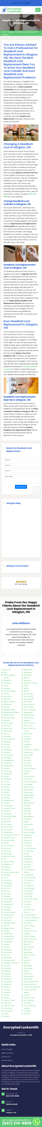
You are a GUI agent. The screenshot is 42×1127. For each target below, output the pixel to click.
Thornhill (27, 902)
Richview (27, 806)
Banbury (6, 699)
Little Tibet (7, 1008)
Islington (11, 32)
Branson (6, 744)
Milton (26, 686)
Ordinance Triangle (31, 750)
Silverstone (28, 838)
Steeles (26, 854)
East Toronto (8, 846)
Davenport (7, 814)
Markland (27, 675)
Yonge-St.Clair (29, 997)
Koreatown (7, 979)
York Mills (27, 1003)
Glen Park (7, 894)
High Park (7, 920)
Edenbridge (7, 854)
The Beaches (29, 875)
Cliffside (6, 798)
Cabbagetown (8, 760)
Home (4, 32)
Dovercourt (7, 830)
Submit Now (21, 487)
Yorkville (27, 1013)
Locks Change (7, 1049)
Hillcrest (6, 926)
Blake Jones (7, 731)
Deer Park (7, 819)
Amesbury (7, 683)
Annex (5, 686)
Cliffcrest (6, 795)
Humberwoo (8, 939)
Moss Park (28, 702)
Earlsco (6, 843)
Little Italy (7, 1003)
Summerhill (28, 859)
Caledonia (7, 763)
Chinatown (7, 779)
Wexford (27, 960)
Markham (27, 672)
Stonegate (28, 856)
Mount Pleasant (30, 710)
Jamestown (7, 949)
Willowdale (28, 965)
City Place (7, 784)
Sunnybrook (28, 862)
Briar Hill (6, 747)
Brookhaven (8, 755)
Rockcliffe (27, 814)
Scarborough (29, 830)
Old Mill (26, 747)
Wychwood (28, 979)
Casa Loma (7, 771)
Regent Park (28, 798)
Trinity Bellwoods (30, 920)
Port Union (28, 779)
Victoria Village (29, 936)
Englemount (8, 864)
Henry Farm (7, 918)
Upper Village (29, 926)
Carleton (6, 768)
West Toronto (29, 955)
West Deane (28, 941)
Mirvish (26, 691)
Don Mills (7, 822)
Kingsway (7, 973)
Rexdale (27, 800)
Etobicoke (7, 870)
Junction (6, 955)
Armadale (7, 688)
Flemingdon (7, 883)
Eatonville (7, 851)
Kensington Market (10, 963)
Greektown (7, 902)
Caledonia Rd (8, 766)
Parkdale (27, 758)
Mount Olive (28, 707)
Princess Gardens (30, 782)
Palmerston (28, 752)
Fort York (7, 888)
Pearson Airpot (29, 768)
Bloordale (7, 736)
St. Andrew (28, 846)
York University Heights (29, 1006)
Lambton (6, 987)
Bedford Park (8, 715)
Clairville (6, 790)
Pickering (27, 771)
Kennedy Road (8, 960)
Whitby (26, 963)
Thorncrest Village (31, 899)
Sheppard (27, 835)
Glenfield (6, 896)
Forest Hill (7, 886)
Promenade (28, 784)
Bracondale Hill (9, 739)
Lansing (6, 989)
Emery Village (8, 862)
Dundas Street (8, 840)
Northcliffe (28, 734)
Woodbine (28, 973)
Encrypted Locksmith (21, 1027)
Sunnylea (27, 864)
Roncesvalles (29, 816)
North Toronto (29, 723)
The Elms (27, 883)
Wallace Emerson (30, 939)
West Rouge (28, 952)
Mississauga (28, 694)
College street (8, 800)
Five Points (7, 880)
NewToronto (29, 718)
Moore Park (28, 696)
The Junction (29, 886)
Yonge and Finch (30, 984)
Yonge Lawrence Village (30, 990)
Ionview (6, 944)
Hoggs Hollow (8, 928)
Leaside (6, 995)
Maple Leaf (28, 670)
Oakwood (27, 744)
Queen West (28, 790)
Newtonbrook (29, 715)
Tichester (27, 904)
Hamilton (6, 910)
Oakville (27, 742)
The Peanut (28, 891)
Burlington (7, 758)
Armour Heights (9, 691)
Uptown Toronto (30, 931)
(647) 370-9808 (21, 3)
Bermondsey (8, 723)
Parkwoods (28, 766)
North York (28, 726)
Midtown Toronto (30, 683)
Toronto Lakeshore (31, 918)
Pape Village (28, 755)
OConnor (27, 736)
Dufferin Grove (9, 838)
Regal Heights (29, 795)
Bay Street (7, 704)
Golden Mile (8, 899)
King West (7, 968)
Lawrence (7, 992)
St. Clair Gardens (30, 848)
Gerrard (6, 891)
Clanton (6, 792)
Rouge (26, 822)
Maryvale (27, 680)
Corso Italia (7, 806)
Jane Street (7, 952)
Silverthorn (28, 840)
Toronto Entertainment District (29, 909)
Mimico (26, 688)
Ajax (5, 672)
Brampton (7, 742)
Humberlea (7, 934)
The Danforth (29, 880)
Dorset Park (8, 827)
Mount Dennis (29, 704)
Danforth (7, 811)
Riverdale (27, 808)
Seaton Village (29, 832)
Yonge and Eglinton (31, 981)
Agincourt (7, 670)
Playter (26, 774)
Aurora (6, 694)
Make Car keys (7, 1053)
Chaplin (6, 776)
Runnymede (28, 824)
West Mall (27, 949)
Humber (6, 931)
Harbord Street (9, 912)
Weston (27, 957)
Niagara (27, 720)
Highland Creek (9, 923)
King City (6, 965)
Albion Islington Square (9, 676)
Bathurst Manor (9, 702)
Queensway (28, 792)
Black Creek (7, 728)
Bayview (6, 707)
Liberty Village (8, 1000)
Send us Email (11, 1104)
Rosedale (27, 819)
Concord (6, 803)
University (28, 923)
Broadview (7, 750)
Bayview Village (9, 710)
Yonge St (27, 995)
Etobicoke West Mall (11, 872)
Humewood (7, 941)
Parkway (27, 763)
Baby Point (7, 696)
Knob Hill (6, 976)
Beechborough (9, 718)
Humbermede (8, 936)
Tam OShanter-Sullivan (30, 871)
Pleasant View (29, 776)
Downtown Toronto (11, 835)
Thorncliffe (28, 896)
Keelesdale (7, 957)
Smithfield (27, 843)
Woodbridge (28, 976)
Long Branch (8, 1011)
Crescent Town (9, 808)
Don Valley (7, 824)
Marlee (26, 678)
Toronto (27, 928)
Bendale (6, 720)
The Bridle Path (30, 878)
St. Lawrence (28, 851)
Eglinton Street (9, 856)
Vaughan (27, 934)
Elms (5, 859)
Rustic (26, 827)
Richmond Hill (29, 803)
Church (6, 782)
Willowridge (28, 968)
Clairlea (6, 787)
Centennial (7, 774)
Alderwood (7, 680)
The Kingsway (29, 888)
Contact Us (6, 1057)
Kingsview (7, 971)
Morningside (29, 699)
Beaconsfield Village (11, 712)
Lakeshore (7, 984)
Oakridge (27, 739)
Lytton (5, 1013)
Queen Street (29, 787)
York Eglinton (29, 1000)
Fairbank (6, 875)
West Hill (27, 944)
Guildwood (7, 907)
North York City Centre (30, 729)
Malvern (6, 1016)
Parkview (27, 760)
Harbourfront (8, 915)
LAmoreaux (7, 981)
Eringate (6, 867)
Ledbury (6, 997)
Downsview (7, 832)
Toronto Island (29, 915)
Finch (5, 878)
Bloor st (6, 734)
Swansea (27, 867)
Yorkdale (27, 1011)
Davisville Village (9, 816)
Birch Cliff (7, 726)
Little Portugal (8, 1005)
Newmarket (28, 712)
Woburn (27, 971)
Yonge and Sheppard (32, 987)
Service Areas (7, 1060)
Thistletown (28, 894)
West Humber (29, 947)
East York (7, 848)
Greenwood (7, 904)
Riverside (27, 811)
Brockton (7, 752)
